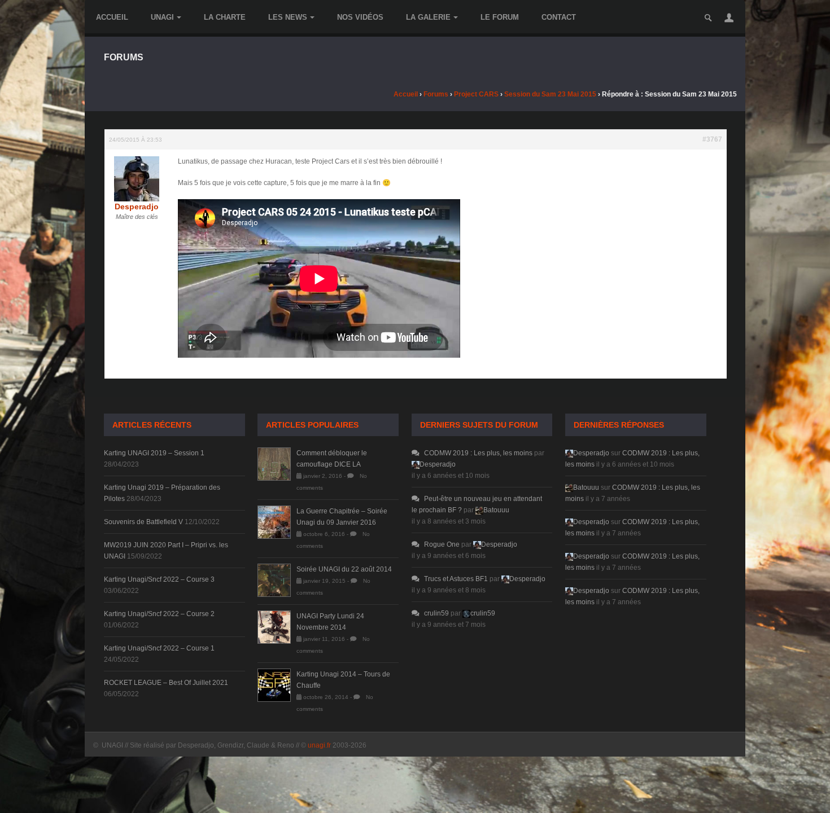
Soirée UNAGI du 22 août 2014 (344, 569)
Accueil (112, 17)
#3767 (712, 139)
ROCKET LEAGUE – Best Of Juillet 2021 (166, 683)
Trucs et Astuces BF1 (456, 579)
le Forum (499, 17)
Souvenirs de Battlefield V (143, 522)
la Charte (225, 17)
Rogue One (442, 544)
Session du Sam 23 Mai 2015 (550, 94)
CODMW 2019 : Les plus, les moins (478, 453)
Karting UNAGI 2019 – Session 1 (154, 453)
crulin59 (436, 613)
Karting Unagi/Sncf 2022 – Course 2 (159, 614)
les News (287, 17)
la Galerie (428, 17)
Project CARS (476, 94)
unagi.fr (319, 745)
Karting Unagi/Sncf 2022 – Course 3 (159, 579)
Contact (558, 17)
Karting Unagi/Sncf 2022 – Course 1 (159, 648)
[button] (729, 17)
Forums (435, 94)
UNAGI (162, 17)
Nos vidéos (360, 17)
